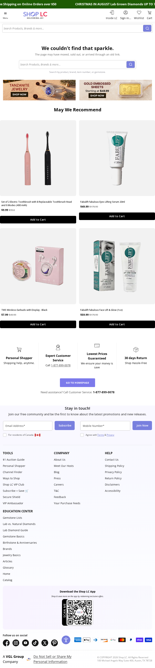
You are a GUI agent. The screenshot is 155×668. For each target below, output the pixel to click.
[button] (26, 453)
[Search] (147, 28)
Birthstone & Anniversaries (20, 542)
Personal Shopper (14, 466)
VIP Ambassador (13, 503)
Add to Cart (38, 219)
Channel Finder (12, 472)
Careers (59, 484)
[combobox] (73, 28)
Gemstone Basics (13, 536)
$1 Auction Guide (14, 459)
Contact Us (112, 459)
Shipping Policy (114, 466)
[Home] (39, 15)
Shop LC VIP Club (13, 484)
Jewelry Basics (12, 555)
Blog (56, 472)
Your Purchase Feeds (67, 503)
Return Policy (113, 478)
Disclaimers (112, 484)
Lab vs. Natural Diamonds (19, 524)
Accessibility (112, 491)
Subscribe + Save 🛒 (15, 491)
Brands (7, 549)
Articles (7, 561)
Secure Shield (11, 497)
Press (57, 478)
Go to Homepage (77, 382)
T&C (56, 491)
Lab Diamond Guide (15, 530)
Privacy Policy (113, 472)
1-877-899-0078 (61, 365)
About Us (59, 459)
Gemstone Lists (12, 517)
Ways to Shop (11, 478)
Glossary (8, 567)
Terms (100, 434)
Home (6, 574)
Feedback (60, 497)
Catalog (7, 580)
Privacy (110, 434)
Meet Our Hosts (64, 466)
